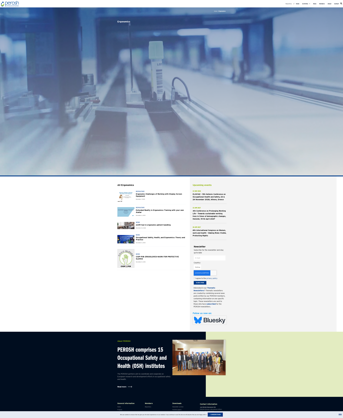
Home (297, 3)
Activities (305, 3)
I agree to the (206, 278)
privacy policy (211, 278)
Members (322, 3)
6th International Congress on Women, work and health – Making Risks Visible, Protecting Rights (209, 233)
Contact (336, 3)
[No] (340, 414)
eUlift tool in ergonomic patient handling (153, 225)
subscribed (211, 304)
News (314, 3)
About (329, 3)
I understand (215, 414)
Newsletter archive (177, 407)
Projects (119, 409)
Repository (289, 3)
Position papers (177, 409)
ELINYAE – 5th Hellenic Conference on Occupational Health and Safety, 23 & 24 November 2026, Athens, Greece (209, 197)
